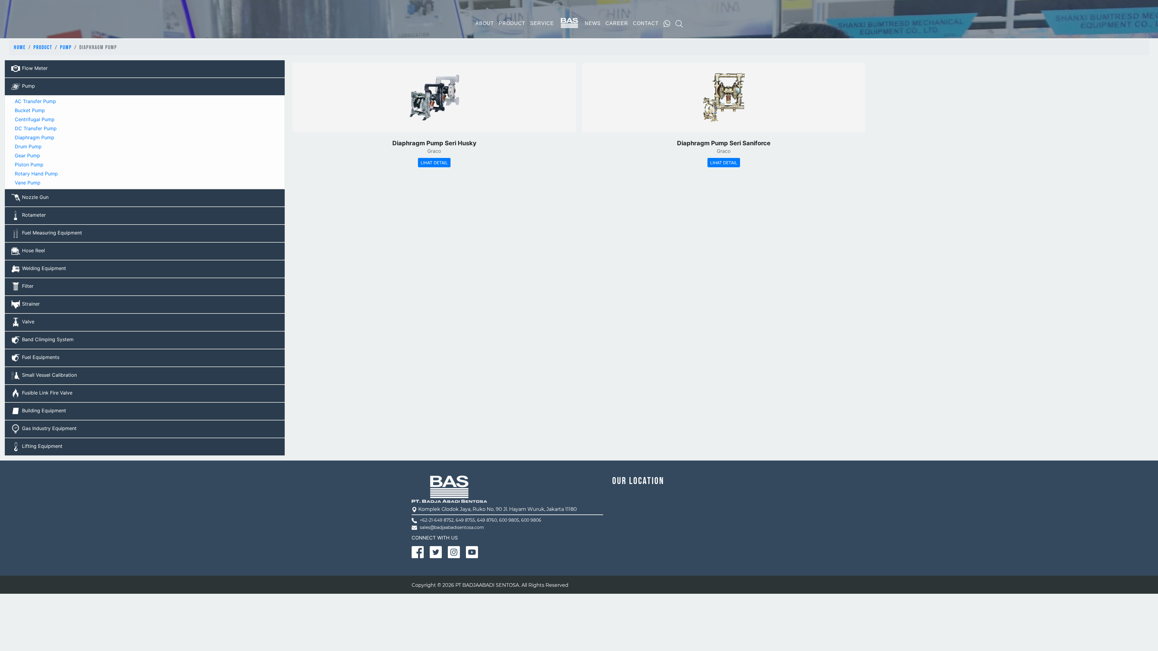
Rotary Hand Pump (35, 174)
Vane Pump (26, 183)
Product (42, 47)
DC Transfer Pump (35, 128)
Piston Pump (28, 165)
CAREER (617, 23)
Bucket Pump (29, 110)
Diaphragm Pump (33, 137)
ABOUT (485, 23)
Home (20, 47)
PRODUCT (512, 23)
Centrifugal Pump (34, 119)
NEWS (593, 23)
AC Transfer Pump (34, 101)
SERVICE (542, 23)
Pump (66, 47)
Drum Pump (27, 146)
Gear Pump (26, 156)
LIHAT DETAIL (434, 162)
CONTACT (646, 23)
